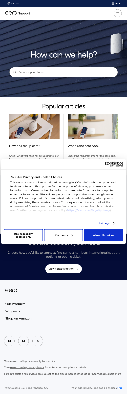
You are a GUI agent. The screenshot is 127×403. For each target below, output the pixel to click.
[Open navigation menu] (118, 13)
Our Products (15, 304)
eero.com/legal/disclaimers (104, 374)
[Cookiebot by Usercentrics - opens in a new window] (108, 164)
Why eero (12, 311)
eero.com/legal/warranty (26, 361)
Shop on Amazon (18, 318)
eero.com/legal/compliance (27, 367)
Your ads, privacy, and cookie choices (94, 387)
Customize (61, 235)
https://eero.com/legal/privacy (88, 210)
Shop (117, 3)
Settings (104, 223)
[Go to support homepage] (17, 13)
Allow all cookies (103, 235)
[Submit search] (14, 72)
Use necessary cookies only (23, 235)
